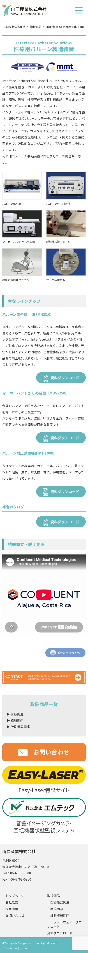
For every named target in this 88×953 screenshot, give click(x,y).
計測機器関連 (58, 915)
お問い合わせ (14, 915)
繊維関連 (55, 909)
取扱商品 (53, 896)
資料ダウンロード (64, 377)
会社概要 (11, 902)
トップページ (14, 896)
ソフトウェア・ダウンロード (64, 924)
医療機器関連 (58, 902)
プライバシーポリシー (14, 948)
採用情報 (11, 909)
